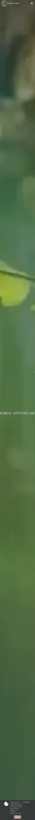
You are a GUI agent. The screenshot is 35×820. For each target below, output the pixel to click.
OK (17, 817)
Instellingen (26, 802)
